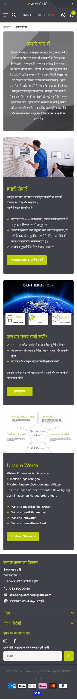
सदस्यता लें (69, 656)
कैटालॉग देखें (5, 15)
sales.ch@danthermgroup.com (30, 595)
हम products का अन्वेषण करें (27, 260)
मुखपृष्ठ (6, 27)
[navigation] (4, 3)
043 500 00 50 (19, 589)
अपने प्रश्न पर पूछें (26, 601)
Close (38, 613)
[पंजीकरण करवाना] (63, 15)
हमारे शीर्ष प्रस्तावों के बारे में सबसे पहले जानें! (26, 647)
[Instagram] (5, 641)
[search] (14, 15)
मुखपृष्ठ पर (19, 391)
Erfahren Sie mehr (23, 536)
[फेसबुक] (15, 641)
